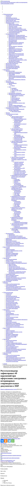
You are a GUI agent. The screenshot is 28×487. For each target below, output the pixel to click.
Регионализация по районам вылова (17, 237)
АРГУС (10, 84)
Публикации (17, 125)
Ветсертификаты (13, 83)
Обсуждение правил (16, 111)
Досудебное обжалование (12, 68)
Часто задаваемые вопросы (12, 275)
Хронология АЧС (18, 139)
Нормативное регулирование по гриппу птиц (20, 150)
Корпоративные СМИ (11, 255)
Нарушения (8, 438)
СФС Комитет (14, 89)
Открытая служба (10, 22)
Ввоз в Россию (12, 264)
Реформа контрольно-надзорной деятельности (16, 238)
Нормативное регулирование (17, 183)
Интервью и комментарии (12, 253)
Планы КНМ (12, 74)
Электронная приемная (14, 32)
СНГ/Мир (16, 126)
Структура (8, 16)
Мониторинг (9, 239)
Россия (10, 115)
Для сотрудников (7, 281)
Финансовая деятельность (12, 63)
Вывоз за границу (13, 265)
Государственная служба (11, 34)
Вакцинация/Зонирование (20, 119)
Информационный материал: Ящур (18, 121)
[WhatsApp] (12, 441)
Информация (17, 180)
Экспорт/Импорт (10, 82)
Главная (5, 363)
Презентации (12, 234)
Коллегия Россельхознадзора (12, 21)
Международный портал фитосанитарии (10, 457)
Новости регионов (10, 249)
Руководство (9, 15)
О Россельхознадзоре (8, 14)
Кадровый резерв (13, 41)
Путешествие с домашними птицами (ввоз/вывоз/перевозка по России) (17, 272)
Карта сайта (11, 461)
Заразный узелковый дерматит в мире (19, 165)
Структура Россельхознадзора (13, 284)
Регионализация (10, 233)
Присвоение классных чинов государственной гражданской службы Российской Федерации (18, 60)
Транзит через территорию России (17, 268)
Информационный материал (20, 174)
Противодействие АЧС (19, 137)
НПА (10, 45)
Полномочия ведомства (11, 18)
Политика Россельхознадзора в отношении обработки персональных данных (16, 278)
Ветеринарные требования (15, 93)
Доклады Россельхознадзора (15, 25)
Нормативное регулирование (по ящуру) (20, 123)
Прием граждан (9, 260)
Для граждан (6, 258)
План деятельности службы (15, 27)
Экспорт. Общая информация (15, 105)
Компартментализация (11, 240)
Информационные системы (12, 107)
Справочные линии (10, 274)
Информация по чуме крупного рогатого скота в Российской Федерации (18, 177)
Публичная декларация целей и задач (17, 29)
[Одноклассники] (5, 441)
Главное (8, 248)
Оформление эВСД (15, 438)
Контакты (8, 256)
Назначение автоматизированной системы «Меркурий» (16, 110)
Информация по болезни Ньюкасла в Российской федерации (17, 219)
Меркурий (3, 438)
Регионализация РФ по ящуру (16, 236)
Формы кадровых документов (16, 50)
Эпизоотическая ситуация (12, 114)
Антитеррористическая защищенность (15, 245)
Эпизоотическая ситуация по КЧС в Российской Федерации (19, 224)
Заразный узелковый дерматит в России (19, 162)
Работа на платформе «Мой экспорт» (17, 106)
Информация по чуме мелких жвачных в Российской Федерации (18, 209)
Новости (16, 181)
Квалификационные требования (16, 42)
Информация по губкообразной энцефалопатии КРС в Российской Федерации (18, 188)
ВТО (10, 87)
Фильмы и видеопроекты (12, 254)
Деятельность (6, 69)
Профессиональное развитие (15, 43)
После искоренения (18, 185)
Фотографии (17, 195)
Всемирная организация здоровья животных (11, 455)
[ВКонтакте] (2, 441)
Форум (13, 85)
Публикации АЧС (18, 138)
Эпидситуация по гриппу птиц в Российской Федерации (19, 142)
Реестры (8, 112)
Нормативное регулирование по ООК (19, 170)
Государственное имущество (12, 66)
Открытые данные (13, 26)
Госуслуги (8, 80)
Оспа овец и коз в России (20, 171)
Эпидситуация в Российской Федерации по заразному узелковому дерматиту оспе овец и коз (19, 159)
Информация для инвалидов (15, 48)
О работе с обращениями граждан (14, 261)
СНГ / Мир (16, 194)
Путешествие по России (14, 266)
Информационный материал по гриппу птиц (20, 145)
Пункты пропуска (15, 98)
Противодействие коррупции (13, 67)
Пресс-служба (6, 247)
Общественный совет (11, 20)
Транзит (10, 104)
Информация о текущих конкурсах (17, 35)
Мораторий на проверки (14, 73)
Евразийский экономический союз (17, 94)
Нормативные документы (17, 95)
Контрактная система (11, 64)
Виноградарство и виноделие (13, 244)
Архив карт (17, 179)
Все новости (3, 443)
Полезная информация (11, 276)
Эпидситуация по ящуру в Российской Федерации (17, 117)
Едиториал (13, 88)
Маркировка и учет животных (13, 242)
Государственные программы (13, 19)
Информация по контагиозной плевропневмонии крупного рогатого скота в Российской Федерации (18, 198)
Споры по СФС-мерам (16, 90)
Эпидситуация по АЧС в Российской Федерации (17, 129)
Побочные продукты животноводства (15, 243)
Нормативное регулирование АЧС (18, 135)
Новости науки (9, 252)
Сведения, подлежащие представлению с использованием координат (18, 31)
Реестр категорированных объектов (17, 79)
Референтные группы (14, 24)
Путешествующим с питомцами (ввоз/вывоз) (16, 263)
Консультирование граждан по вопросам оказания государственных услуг (15, 287)
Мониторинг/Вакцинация (20, 147)
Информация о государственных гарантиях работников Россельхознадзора (16, 56)
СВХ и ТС (13, 96)
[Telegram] (9, 441)
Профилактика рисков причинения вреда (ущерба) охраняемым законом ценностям (17, 77)
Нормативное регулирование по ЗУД (19, 167)
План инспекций (13, 101)
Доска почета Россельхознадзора (16, 53)
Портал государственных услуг (8, 460)
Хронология (17, 127)
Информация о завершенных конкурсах (18, 36)
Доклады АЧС (17, 131)
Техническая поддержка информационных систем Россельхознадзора (16, 289)
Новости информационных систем (14, 250)
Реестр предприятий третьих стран (17, 103)
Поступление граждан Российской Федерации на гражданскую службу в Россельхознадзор (17, 39)
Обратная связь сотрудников (15, 62)
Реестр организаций (16, 100)
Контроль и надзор (10, 70)
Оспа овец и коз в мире (19, 173)
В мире (15, 143)
